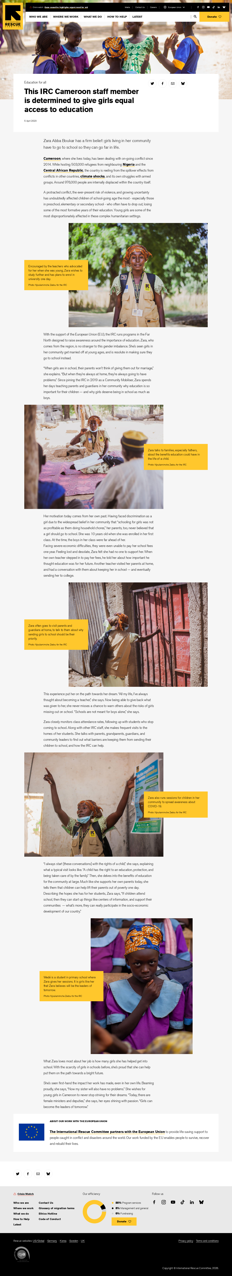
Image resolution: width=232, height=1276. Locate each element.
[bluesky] (224, 7)
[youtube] (208, 7)
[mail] (172, 83)
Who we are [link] (21, 1202)
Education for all (35, 82)
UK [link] (83, 1240)
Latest (137, 16)
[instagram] (203, 7)
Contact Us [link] (140, 7)
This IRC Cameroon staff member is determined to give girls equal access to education (81, 100)
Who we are (38, 16)
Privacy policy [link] (186, 1240)
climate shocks (92, 176)
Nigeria (129, 164)
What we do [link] (21, 1213)
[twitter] (152, 83)
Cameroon (51, 158)
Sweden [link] (73, 1240)
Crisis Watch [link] (25, 1194)
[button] (214, 17)
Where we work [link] (23, 1208)
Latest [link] (17, 1224)
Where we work (65, 16)
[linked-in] (219, 7)
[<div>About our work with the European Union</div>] (31, 1139)
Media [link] (127, 7)
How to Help (117, 16)
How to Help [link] (21, 1219)
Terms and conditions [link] (207, 1240)
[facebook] (198, 7)
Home (13, 16)
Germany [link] (52, 1240)
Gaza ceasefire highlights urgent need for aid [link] (66, 7)
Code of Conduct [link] (50, 1219)
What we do (93, 16)
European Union (174, 7)
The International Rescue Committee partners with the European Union (107, 1132)
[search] (195, 16)
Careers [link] (153, 7)
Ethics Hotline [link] (48, 1213)
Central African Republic (63, 170)
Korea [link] (63, 1240)
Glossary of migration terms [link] (56, 1208)
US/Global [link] (38, 1240)
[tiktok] (213, 7)
